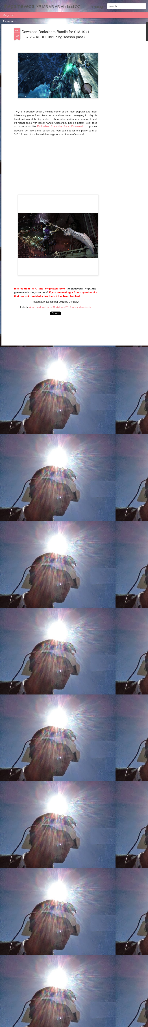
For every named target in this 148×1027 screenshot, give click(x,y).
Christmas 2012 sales (65, 307)
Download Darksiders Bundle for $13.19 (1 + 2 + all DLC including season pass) (56, 34)
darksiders (85, 307)
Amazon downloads (40, 307)
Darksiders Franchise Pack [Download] (60, 126)
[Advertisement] (117, 85)
